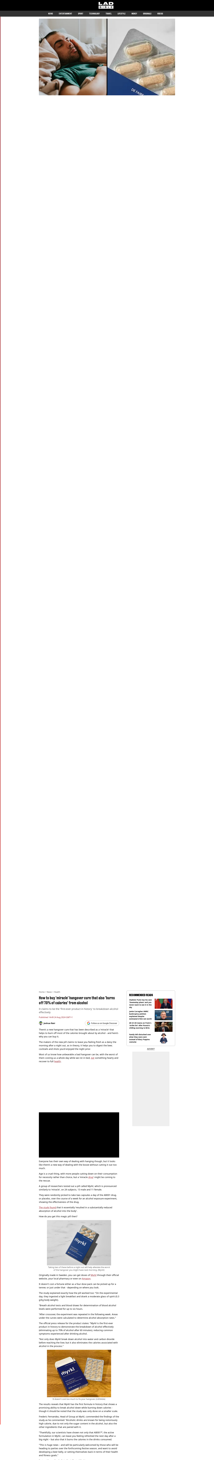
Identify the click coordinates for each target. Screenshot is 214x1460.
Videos (160, 13)
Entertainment (65, 13)
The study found (48, 1207)
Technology (94, 13)
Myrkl (93, 1275)
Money (134, 13)
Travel (109, 13)
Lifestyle (122, 13)
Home (42, 992)
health (57, 1061)
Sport (80, 13)
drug (90, 1177)
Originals (147, 13)
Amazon (86, 1278)
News (50, 13)
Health (57, 992)
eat (92, 1057)
